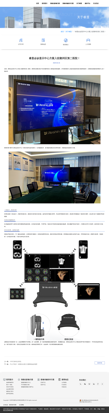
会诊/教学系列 (10, 389)
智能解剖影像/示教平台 (27, 387)
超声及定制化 (9, 393)
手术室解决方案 (25, 384)
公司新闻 (64, 382)
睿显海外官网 (12, 404)
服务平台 (87, 3)
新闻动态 (65, 379)
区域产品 (43, 382)
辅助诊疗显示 (9, 391)
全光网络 (20, 404)
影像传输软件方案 (68, 3)
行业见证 (96, 3)
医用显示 (44, 3)
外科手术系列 (9, 387)
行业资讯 (64, 384)
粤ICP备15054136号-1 (86, 402)
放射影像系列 (9, 382)
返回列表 (99, 363)
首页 (37, 3)
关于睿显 (79, 3)
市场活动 (64, 387)
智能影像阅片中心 (26, 382)
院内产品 (43, 384)
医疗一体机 (9, 384)
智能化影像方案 (55, 3)
